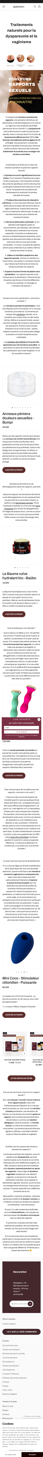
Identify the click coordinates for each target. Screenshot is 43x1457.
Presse (5, 1386)
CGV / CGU (7, 1390)
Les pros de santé (9, 1358)
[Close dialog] (39, 719)
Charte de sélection (10, 1366)
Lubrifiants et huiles (20, 65)
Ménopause (7, 1418)
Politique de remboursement (14, 1378)
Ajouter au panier (13, 470)
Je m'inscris (21, 732)
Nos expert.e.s (8, 1362)
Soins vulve (10, 65)
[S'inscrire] (30, 1303)
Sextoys (30, 65)
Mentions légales (9, 1394)
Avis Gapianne (8, 1370)
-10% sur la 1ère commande (21, 1332)
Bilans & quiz (7, 1406)
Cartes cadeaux (9, 1324)
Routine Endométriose (14, 1060)
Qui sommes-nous (10, 1345)
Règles (5, 1410)
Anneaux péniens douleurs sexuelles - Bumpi (18, 418)
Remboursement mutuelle (13, 1354)
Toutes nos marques (11, 1349)
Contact (5, 1382)
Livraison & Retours (10, 1374)
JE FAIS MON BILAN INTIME (21, 1078)
